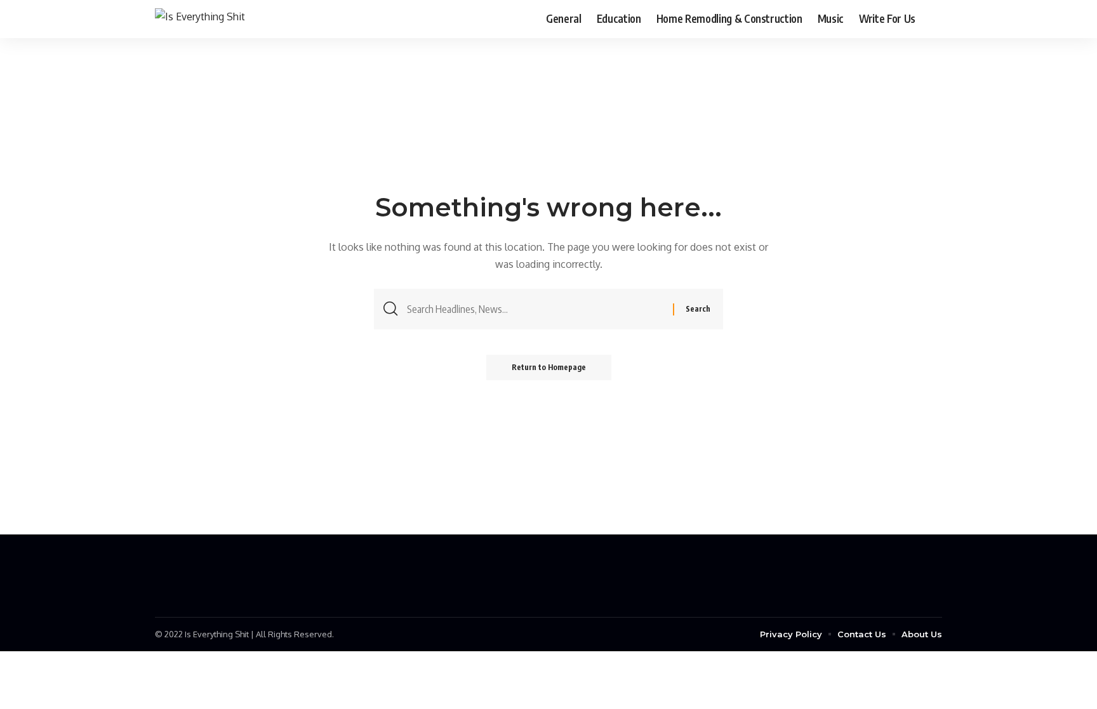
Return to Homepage (549, 367)
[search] (932, 19)
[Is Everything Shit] (200, 18)
